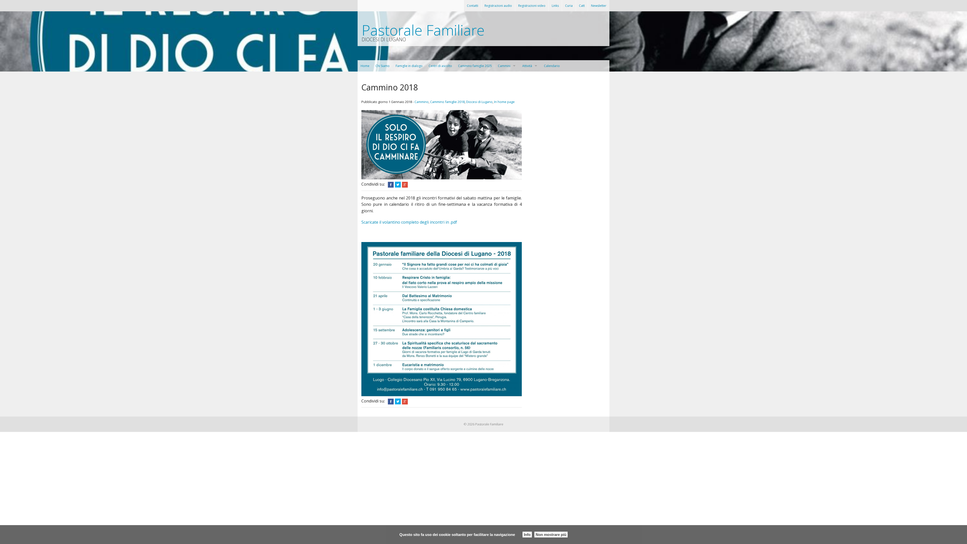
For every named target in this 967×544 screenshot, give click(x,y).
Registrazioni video (531, 6)
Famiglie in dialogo (409, 66)
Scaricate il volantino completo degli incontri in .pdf (409, 222)
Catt (582, 6)
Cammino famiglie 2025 (475, 66)
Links (555, 6)
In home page (504, 101)
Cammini (504, 66)
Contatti (472, 6)
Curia (569, 6)
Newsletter (598, 6)
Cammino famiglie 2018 (447, 101)
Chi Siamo (382, 66)
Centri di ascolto (440, 66)
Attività (527, 66)
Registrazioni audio (498, 6)
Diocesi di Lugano (479, 101)
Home (365, 66)
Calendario (552, 66)
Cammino (422, 101)
